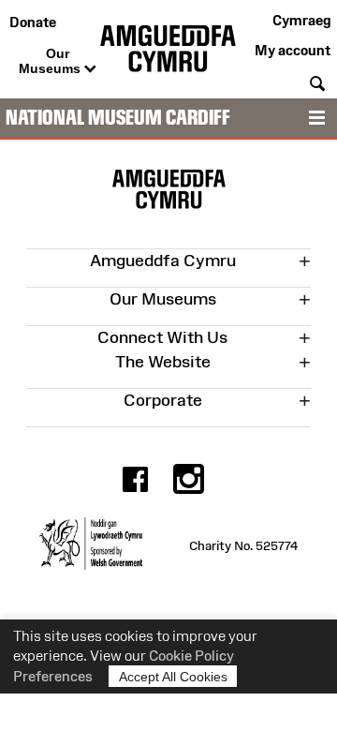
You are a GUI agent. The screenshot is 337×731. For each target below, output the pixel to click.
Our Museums (51, 61)
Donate (32, 22)
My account (292, 50)
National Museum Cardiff (118, 117)
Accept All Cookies (173, 676)
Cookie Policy (191, 656)
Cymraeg (301, 20)
